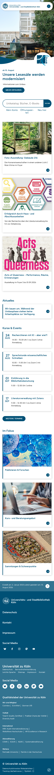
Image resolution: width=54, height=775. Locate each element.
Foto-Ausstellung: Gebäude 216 (21, 157)
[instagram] (19, 649)
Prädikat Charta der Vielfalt (35, 716)
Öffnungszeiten (27, 111)
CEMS (5, 742)
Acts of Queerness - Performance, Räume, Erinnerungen (27, 276)
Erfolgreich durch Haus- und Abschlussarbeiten (19, 215)
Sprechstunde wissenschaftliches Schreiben (29, 356)
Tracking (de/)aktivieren (12, 771)
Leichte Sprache (9, 672)
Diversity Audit (8, 719)
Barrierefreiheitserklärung (25, 669)
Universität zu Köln (19, 5)
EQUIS (12, 742)
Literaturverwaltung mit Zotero (27, 398)
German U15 (27, 706)
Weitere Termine (14, 418)
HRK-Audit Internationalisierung (15, 729)
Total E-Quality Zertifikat (12, 716)
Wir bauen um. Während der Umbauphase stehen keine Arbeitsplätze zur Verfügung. (20, 311)
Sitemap (21, 672)
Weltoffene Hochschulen (13, 731)
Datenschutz (10, 612)
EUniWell (16, 706)
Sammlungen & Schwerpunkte (20, 566)
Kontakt (7, 622)
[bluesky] (5, 649)
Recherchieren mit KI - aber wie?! (29, 335)
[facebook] (12, 649)
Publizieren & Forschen (17, 470)
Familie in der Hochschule (31, 752)
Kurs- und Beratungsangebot (20, 518)
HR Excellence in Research (36, 731)
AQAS (20, 742)
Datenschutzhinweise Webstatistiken (18, 768)
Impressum (9, 632)
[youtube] (33, 649)
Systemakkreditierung (34, 742)
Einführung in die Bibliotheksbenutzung (22, 379)
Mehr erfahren (13, 90)
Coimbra (6, 706)
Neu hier (42, 110)
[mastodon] (26, 649)
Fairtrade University (10, 752)
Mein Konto (12, 110)
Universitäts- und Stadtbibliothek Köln (24, 7)
